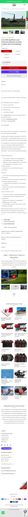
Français (13, 496)
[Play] (14, 277)
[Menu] (1, 5)
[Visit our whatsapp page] (10, 445)
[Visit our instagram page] (4, 445)
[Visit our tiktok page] (7, 445)
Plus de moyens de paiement (14, 75)
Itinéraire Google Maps (9, 221)
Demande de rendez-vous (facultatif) (10, 91)
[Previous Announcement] (2, 1)
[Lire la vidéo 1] (5, 287)
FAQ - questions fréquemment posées (11, 250)
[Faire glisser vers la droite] (26, 32)
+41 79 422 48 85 (11, 121)
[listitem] (14, 1)
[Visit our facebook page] (1, 445)
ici (22, 263)
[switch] (25, 515)
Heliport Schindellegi (7, 37)
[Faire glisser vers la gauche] (2, 32)
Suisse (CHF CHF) (13, 494)
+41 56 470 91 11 (7, 115)
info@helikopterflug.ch (16, 1)
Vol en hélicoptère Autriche (8, 473)
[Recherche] (26, 5)
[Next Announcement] (26, 1)
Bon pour (3, 84)
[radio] (6, 51)
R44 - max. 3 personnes (10, 227)
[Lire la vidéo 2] (15, 287)
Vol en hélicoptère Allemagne (8, 470)
